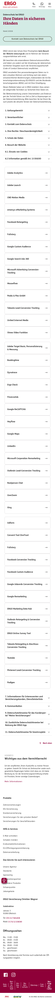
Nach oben (47, 743)
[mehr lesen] (27, 173)
